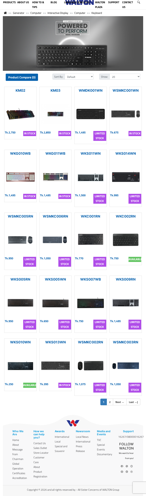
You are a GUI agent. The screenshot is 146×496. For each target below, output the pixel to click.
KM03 (55, 90)
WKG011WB (55, 153)
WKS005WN (55, 279)
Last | (133, 402)
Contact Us (39, 443)
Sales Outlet (40, 448)
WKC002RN (126, 216)
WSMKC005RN (20, 216)
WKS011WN (91, 153)
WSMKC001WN (126, 90)
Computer (35, 13)
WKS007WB (90, 279)
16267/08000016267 (131, 437)
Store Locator (40, 453)
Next (119, 402)
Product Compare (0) (22, 77)
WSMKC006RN (55, 216)
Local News (82, 437)
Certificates (18, 473)
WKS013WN (55, 342)
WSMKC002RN (90, 342)
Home (15, 440)
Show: (104, 77)
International (62, 437)
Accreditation (19, 478)
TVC (99, 440)
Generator (18, 13)
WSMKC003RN (125, 342)
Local (57, 441)
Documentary (104, 454)
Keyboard (96, 13)
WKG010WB (20, 153)
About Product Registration (40, 471)
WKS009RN (126, 279)
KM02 (20, 90)
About (15, 445)
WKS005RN (20, 279)
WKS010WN (20, 342)
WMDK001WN (90, 90)
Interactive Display (58, 13)
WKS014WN (125, 153)
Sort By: (58, 77)
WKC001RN (90, 216)
